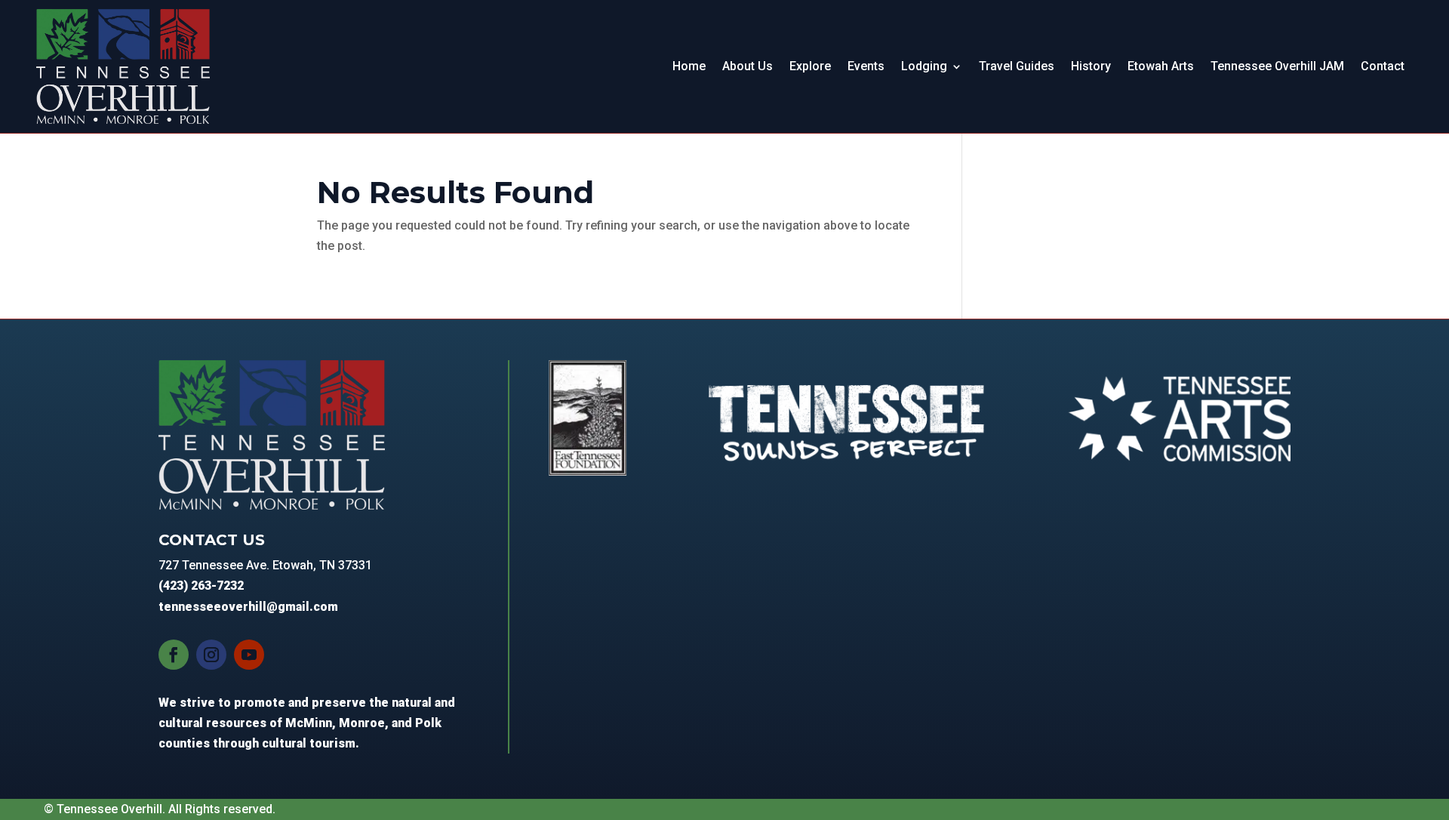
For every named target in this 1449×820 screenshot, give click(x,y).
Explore (810, 66)
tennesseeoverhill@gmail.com (248, 607)
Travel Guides (1016, 66)
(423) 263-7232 (201, 585)
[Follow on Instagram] (211, 655)
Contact (1382, 66)
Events (866, 66)
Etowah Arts (1161, 66)
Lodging (924, 66)
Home (689, 66)
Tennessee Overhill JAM (1277, 66)
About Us (747, 66)
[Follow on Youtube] (249, 655)
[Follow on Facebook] (173, 655)
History (1091, 66)
